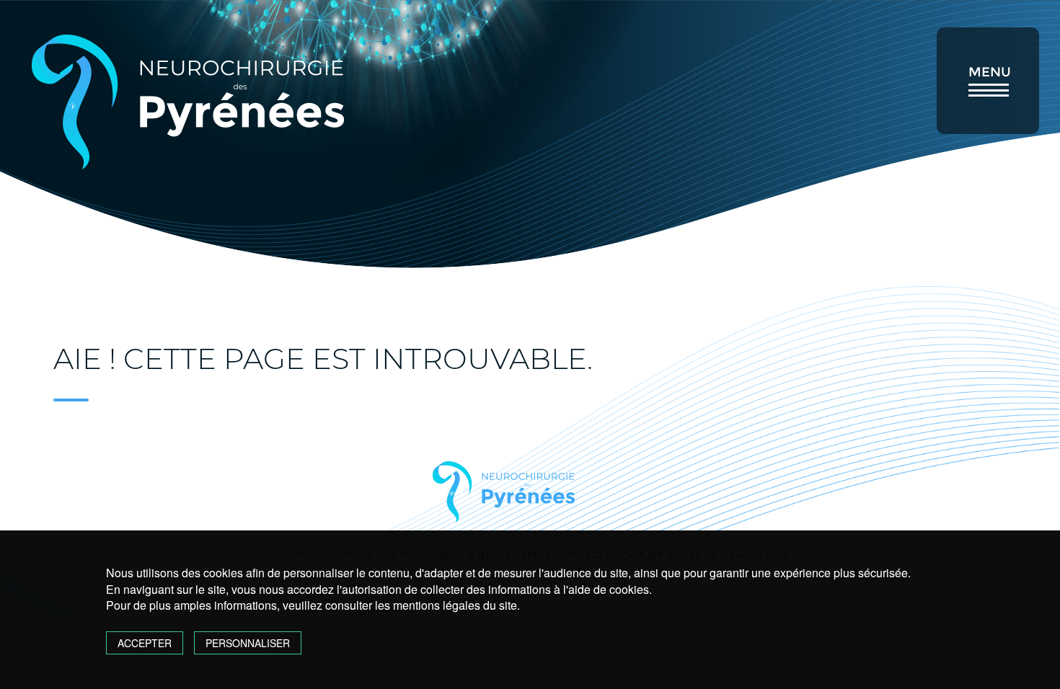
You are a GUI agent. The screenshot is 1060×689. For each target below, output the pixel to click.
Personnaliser (248, 643)
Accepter (145, 643)
